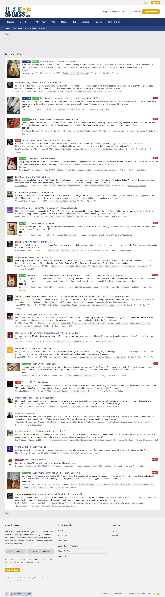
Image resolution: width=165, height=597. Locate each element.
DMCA (149, 593)
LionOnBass (20, 440)
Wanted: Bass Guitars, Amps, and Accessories (133, 466)
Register (114, 536)
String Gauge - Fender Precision (30, 446)
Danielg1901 (20, 357)
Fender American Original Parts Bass (57, 61)
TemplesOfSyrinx (29, 375)
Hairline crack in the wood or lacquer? (34, 348)
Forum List (62, 530)
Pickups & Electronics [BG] (146, 440)
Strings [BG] (92, 201)
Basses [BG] (116, 91)
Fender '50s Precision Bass (43, 363)
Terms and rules (119, 593)
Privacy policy (134, 593)
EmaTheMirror (21, 323)
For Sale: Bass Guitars (109, 73)
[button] (16, 22)
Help (143, 593)
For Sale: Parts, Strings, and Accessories (115, 235)
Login (113, 530)
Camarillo (19, 422)
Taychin (18, 341)
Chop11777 (23, 235)
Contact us (62, 556)
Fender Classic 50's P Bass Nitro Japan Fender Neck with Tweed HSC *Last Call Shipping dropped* (75, 275)
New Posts (62, 536)
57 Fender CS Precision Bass (41, 158)
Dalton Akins (21, 216)
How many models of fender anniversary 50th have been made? (46, 333)
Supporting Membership (68, 546)
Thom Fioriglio (21, 266)
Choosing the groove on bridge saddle (34, 192)
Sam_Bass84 (24, 170)
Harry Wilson (21, 453)
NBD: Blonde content (25, 413)
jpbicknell (26, 110)
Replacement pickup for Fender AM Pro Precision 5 (40, 431)
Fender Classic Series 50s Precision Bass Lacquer (54, 119)
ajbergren (19, 91)
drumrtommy (28, 73)
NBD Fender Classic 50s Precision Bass (34, 257)
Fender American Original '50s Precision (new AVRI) (55, 472)
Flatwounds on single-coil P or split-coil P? (36, 314)
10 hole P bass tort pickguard (41, 223)
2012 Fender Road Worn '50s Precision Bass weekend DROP (69, 98)
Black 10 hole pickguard (35, 459)
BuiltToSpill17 (28, 484)
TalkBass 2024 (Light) (22, 593)
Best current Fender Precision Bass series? (35, 397)
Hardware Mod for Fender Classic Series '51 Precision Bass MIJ (46, 208)
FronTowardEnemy (30, 131)
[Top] (154, 594)
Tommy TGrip (21, 201)
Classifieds (62, 541)
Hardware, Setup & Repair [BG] (114, 216)
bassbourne (20, 406)
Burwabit (19, 466)
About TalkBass (64, 551)
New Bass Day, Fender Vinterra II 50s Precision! (38, 82)
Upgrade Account (151, 12)
